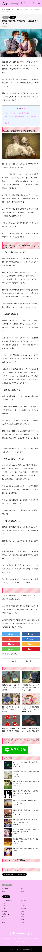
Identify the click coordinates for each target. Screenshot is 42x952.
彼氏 (8, 654)
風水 (22, 922)
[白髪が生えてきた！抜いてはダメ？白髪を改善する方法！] (11, 661)
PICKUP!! (5, 889)
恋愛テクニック (7, 914)
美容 (22, 891)
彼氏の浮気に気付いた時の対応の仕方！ (17, 113)
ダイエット (24, 900)
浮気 (13, 17)
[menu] (38, 3)
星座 (3, 917)
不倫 (3, 908)
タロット (5, 903)
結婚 (22, 919)
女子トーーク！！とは (9, 938)
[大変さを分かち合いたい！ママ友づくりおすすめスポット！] (30, 661)
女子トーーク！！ (21, 933)
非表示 (23, 108)
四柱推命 (23, 908)
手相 (22, 914)
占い (22, 889)
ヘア (3, 906)
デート (23, 903)
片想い (4, 919)
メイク (23, 906)
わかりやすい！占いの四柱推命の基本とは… (26, 848)
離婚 (3, 922)
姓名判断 (5, 911)
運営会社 (35, 938)
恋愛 (5, 17)
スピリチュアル (7, 900)
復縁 (22, 911)
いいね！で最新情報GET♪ (16, 860)
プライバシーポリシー (24, 938)
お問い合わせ (20, 941)
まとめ (6, 123)
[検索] (33, 3)
